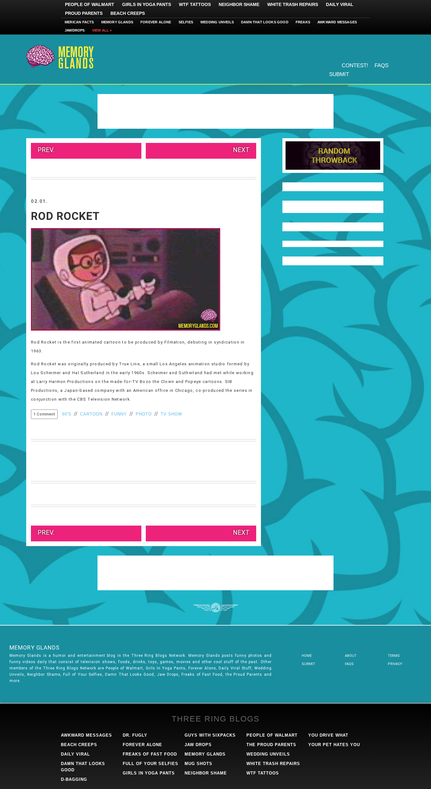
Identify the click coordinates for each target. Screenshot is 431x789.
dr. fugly (135, 735)
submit (308, 664)
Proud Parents (84, 13)
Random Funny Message (333, 155)
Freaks (303, 22)
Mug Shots (198, 763)
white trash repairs (273, 763)
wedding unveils (268, 754)
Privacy (395, 664)
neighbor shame (206, 773)
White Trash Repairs (292, 4)
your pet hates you (334, 744)
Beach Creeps (127, 13)
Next (241, 150)
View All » (102, 30)
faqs (349, 664)
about (351, 656)
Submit (339, 74)
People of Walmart (89, 4)
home (307, 656)
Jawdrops (75, 30)
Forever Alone (155, 22)
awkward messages (86, 735)
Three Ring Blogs (216, 718)
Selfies (186, 22)
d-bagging (74, 779)
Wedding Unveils (217, 22)
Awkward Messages (337, 22)
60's (66, 414)
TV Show (171, 414)
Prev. (46, 150)
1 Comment (44, 414)
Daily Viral (339, 4)
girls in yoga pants (149, 773)
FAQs (381, 65)
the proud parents (271, 744)
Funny (119, 414)
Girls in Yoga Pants (146, 4)
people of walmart (272, 735)
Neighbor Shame (239, 4)
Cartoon (91, 414)
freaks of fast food (150, 754)
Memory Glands (117, 22)
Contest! (355, 65)
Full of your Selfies (150, 763)
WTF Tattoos (195, 4)
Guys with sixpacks (210, 735)
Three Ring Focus (215, 607)
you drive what (328, 735)
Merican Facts (79, 22)
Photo (144, 414)
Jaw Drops (198, 744)
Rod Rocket (65, 216)
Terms (394, 656)
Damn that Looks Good (264, 22)
